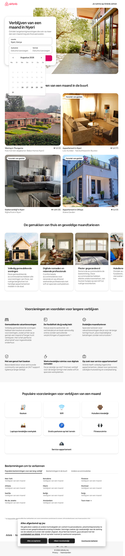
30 (42, 87)
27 (27, 87)
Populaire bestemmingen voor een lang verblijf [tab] (23, 471)
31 (13, 92)
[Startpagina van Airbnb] (11, 4)
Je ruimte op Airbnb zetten (104, 4)
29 (37, 87)
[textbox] (20, 50)
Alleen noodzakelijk (61, 541)
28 (32, 87)
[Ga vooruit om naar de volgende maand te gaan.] (41, 57)
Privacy (55, 552)
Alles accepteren (34, 541)
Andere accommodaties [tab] (81, 471)
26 (22, 87)
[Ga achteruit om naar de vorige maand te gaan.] (13, 57)
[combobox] (30, 42)
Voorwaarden (65, 552)
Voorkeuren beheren (89, 541)
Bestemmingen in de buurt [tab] (56, 471)
